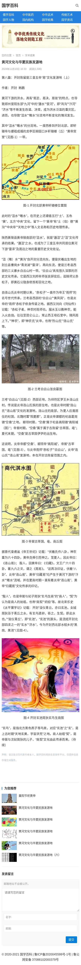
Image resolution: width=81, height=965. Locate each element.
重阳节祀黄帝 (27, 795)
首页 (18, 55)
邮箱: (9, 928)
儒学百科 (8, 14)
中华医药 (28, 14)
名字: (9, 917)
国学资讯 (67, 19)
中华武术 (47, 14)
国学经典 (47, 19)
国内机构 (28, 19)
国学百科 (10, 5)
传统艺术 (67, 14)
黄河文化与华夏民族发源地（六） (40, 854)
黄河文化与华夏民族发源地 (36, 807)
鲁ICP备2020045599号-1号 (52, 954)
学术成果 (30, 55)
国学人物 (8, 19)
